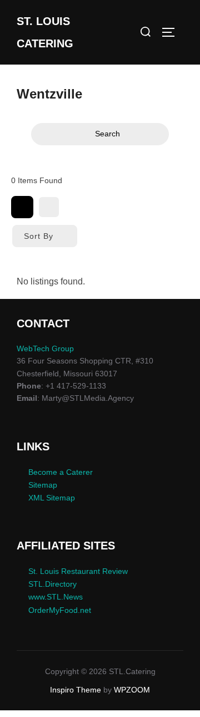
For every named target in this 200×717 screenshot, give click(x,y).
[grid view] (22, 207)
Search (107, 133)
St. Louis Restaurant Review (78, 571)
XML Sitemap (51, 497)
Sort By (38, 236)
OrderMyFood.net (59, 610)
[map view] (49, 207)
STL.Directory (52, 584)
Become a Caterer (60, 472)
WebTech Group (45, 348)
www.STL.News (55, 596)
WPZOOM (132, 689)
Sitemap (42, 484)
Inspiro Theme (75, 689)
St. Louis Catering (45, 32)
